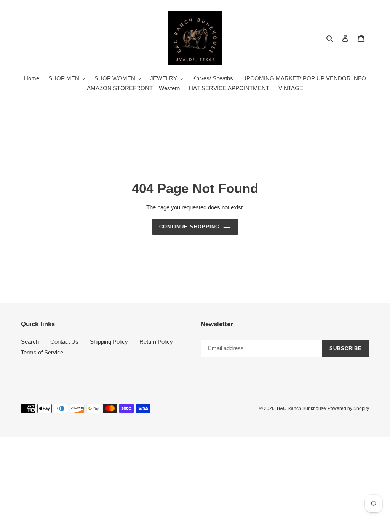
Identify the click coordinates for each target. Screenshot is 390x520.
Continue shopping (189, 227)
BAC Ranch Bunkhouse (301, 408)
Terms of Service (42, 352)
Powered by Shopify (348, 408)
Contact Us (64, 341)
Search (30, 341)
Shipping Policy (109, 341)
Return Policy (156, 341)
